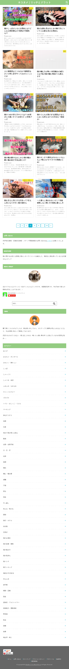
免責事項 (58, 659)
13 (47, 225)
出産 (4, 427)
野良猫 (5, 614)
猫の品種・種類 (8, 544)
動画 (4, 438)
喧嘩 (4, 462)
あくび (5, 351)
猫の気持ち (7, 555)
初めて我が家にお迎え (10, 433)
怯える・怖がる (8, 509)
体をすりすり (7, 415)
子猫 (4, 485)
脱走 (4, 596)
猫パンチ (6, 561)
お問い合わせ (17, 659)
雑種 (4, 626)
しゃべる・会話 (8, 380)
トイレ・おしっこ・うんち (12, 403)
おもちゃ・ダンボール (10, 357)
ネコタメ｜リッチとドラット (34, 2)
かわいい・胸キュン (10, 362)
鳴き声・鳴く (7, 637)
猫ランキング (7, 567)
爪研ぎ (5, 532)
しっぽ (5, 368)
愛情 (4, 514)
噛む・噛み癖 (7, 473)
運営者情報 (34, 661)
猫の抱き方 (7, 550)
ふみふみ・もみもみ (10, 386)
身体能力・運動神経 (10, 608)
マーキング (7, 409)
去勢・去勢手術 (8, 444)
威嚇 (4, 479)
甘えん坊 (6, 579)
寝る (4, 491)
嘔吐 (4, 468)
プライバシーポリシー (38, 659)
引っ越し (6, 503)
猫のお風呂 (7, 538)
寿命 (4, 497)
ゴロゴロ (6, 397)
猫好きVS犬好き (8, 573)
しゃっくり (7, 374)
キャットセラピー (9, 392)
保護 (4, 421)
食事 (4, 631)
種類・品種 (7, 590)
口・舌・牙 (7, 450)
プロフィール (50, 659)
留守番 (5, 585)
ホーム (9, 659)
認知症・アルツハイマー (11, 602)
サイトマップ (26, 659)
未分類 (5, 526)
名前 (4, 456)
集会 (4, 620)
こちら (49, 240)
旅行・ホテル (7, 520)
